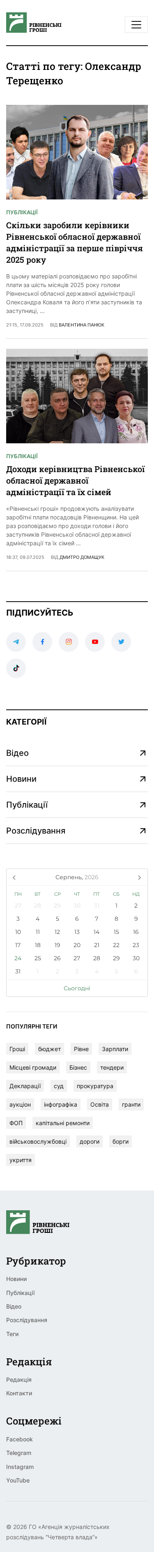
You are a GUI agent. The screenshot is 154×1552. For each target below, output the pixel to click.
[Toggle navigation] (136, 24)
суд (59, 1085)
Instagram (20, 1467)
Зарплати (115, 1048)
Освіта (99, 1104)
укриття (20, 1159)
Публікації (22, 212)
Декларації (25, 1085)
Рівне (81, 1048)
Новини (21, 779)
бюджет (49, 1048)
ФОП (16, 1122)
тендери (112, 1067)
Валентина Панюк (81, 325)
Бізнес (78, 1067)
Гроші (17, 1048)
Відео (17, 753)
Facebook (19, 1439)
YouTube (18, 1480)
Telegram (18, 1453)
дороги (89, 1141)
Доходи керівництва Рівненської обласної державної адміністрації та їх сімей (75, 480)
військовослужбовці (38, 1141)
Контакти (19, 1393)
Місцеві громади (32, 1067)
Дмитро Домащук (82, 557)
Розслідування (35, 831)
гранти (131, 1104)
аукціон (20, 1104)
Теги (12, 1334)
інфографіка (60, 1104)
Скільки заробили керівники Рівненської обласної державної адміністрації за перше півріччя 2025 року (74, 242)
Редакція (19, 1379)
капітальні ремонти (63, 1122)
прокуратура (95, 1085)
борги (121, 1141)
